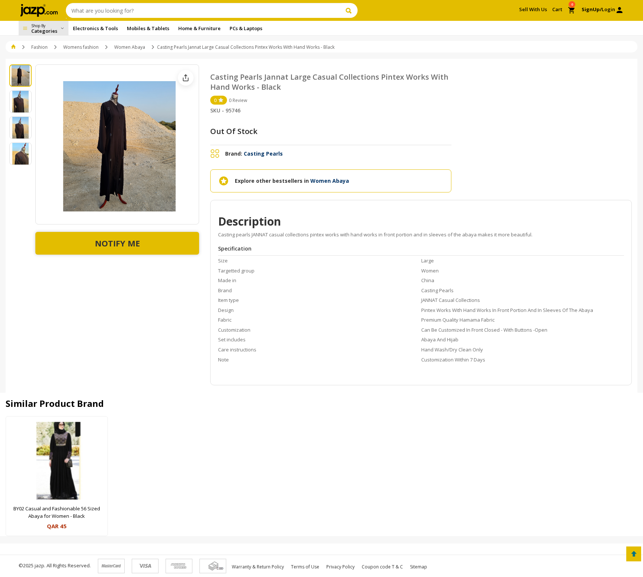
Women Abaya (129, 47)
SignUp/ (592, 9)
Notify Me (117, 243)
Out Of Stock (233, 131)
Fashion (39, 47)
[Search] (349, 10)
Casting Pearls (263, 153)
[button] (14, 47)
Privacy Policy (340, 567)
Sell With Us (533, 9)
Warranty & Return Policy (258, 567)
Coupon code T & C (382, 567)
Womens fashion (81, 47)
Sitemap (418, 567)
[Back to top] (633, 553)
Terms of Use (305, 567)
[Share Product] (185, 78)
